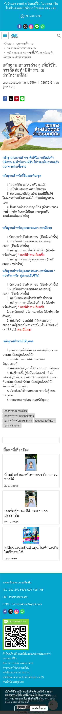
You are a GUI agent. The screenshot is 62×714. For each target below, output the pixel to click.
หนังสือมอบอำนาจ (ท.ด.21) (15, 672)
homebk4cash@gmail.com (27, 604)
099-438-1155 (35, 589)
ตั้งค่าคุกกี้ (21, 708)
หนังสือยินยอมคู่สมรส (13, 681)
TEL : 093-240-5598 (14, 589)
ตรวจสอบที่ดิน (9, 658)
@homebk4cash (18, 596)
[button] (58, 36)
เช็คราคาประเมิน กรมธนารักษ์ (17, 663)
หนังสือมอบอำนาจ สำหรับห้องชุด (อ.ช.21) (23, 677)
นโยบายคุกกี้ (23, 701)
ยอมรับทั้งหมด (39, 708)
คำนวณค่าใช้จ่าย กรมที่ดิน (15, 667)
